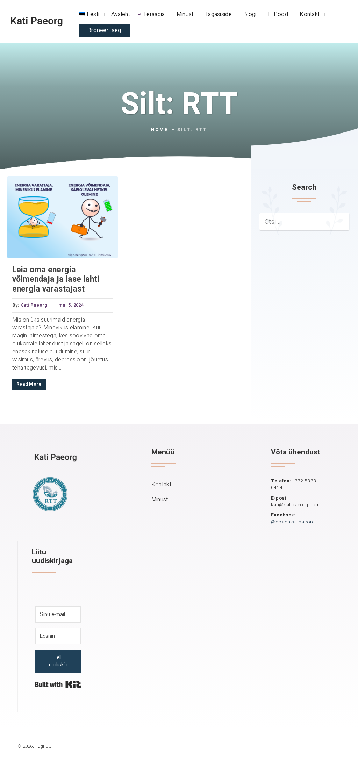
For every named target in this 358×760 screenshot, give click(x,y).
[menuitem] (89, 14)
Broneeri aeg (104, 30)
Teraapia (154, 14)
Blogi (250, 14)
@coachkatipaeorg (293, 521)
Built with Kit (58, 684)
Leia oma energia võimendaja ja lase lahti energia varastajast (55, 279)
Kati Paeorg (33, 305)
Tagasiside (218, 14)
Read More (29, 384)
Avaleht (120, 14)
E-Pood (278, 14)
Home (160, 130)
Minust (185, 14)
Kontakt (310, 14)
